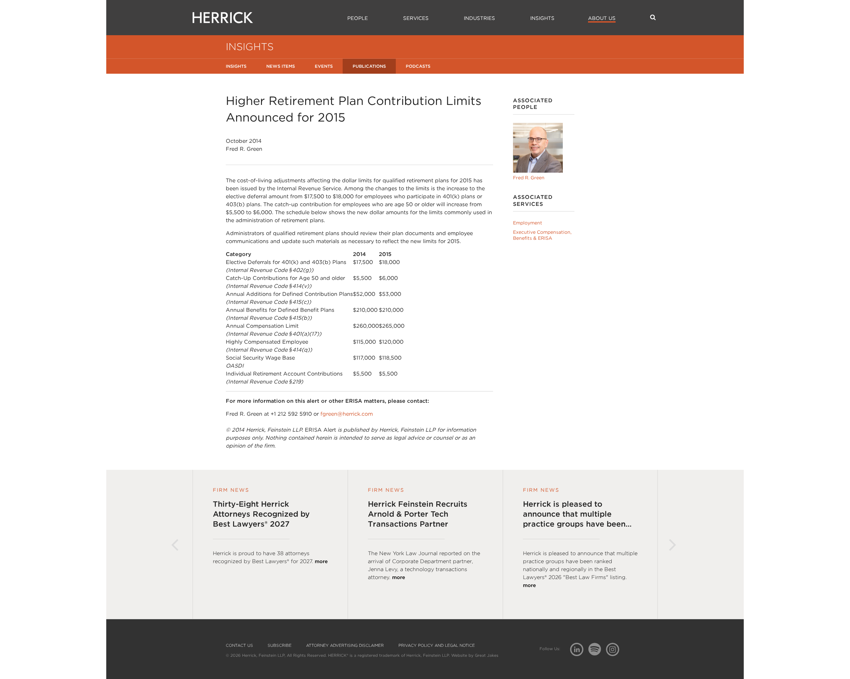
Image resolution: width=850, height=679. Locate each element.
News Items (280, 66)
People (357, 18)
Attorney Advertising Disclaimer (345, 645)
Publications (369, 66)
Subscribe (280, 645)
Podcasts (418, 66)
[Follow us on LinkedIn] (579, 650)
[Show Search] (653, 17)
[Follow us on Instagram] (615, 648)
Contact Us (239, 645)
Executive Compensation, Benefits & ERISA (542, 235)
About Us (602, 18)
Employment (527, 222)
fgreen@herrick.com (346, 414)
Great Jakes (486, 655)
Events (324, 66)
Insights (542, 18)
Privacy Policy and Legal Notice (436, 645)
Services (416, 18)
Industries (479, 18)
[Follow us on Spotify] (597, 652)
